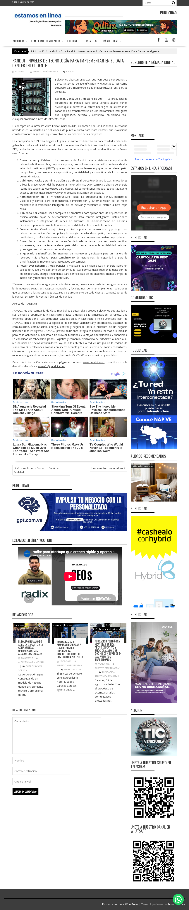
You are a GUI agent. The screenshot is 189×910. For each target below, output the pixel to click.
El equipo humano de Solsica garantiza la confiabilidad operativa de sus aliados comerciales (30, 647)
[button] (178, 899)
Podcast (72, 41)
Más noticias (110, 41)
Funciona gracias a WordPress (120, 904)
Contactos (90, 41)
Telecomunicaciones (109, 629)
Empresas (19, 624)
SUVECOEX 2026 (72, 669)
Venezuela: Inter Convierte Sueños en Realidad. (37, 470)
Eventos (68, 624)
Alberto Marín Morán (45, 71)
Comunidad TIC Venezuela (45, 41)
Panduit (71, 71)
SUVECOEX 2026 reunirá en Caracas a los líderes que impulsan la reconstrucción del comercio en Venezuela (70, 649)
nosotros (18, 41)
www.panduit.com (93, 362)
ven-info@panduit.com (51, 366)
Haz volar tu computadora (107, 468)
